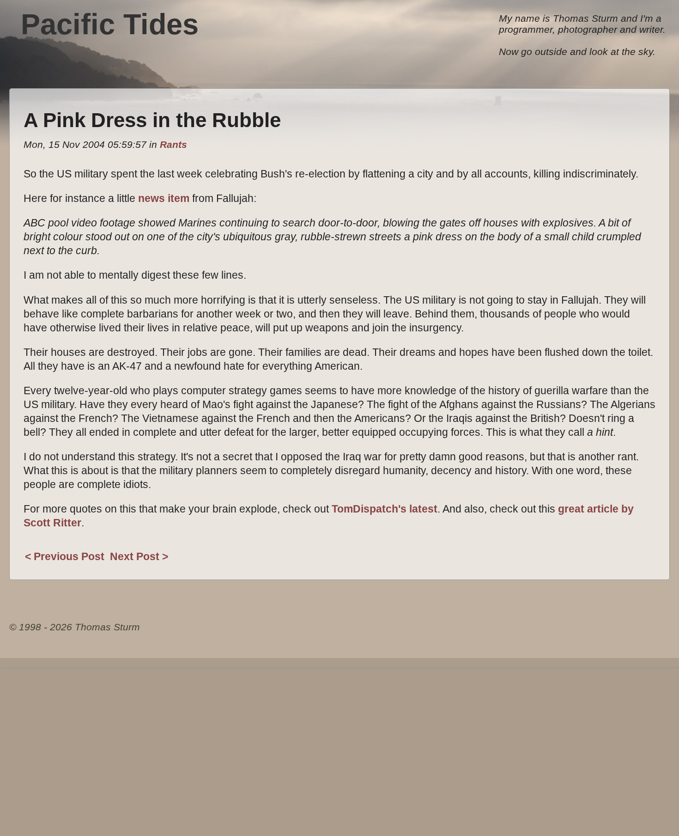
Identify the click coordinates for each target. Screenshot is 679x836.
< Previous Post (64, 556)
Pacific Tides (110, 24)
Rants (173, 144)
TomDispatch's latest (384, 509)
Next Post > (139, 556)
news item (163, 198)
